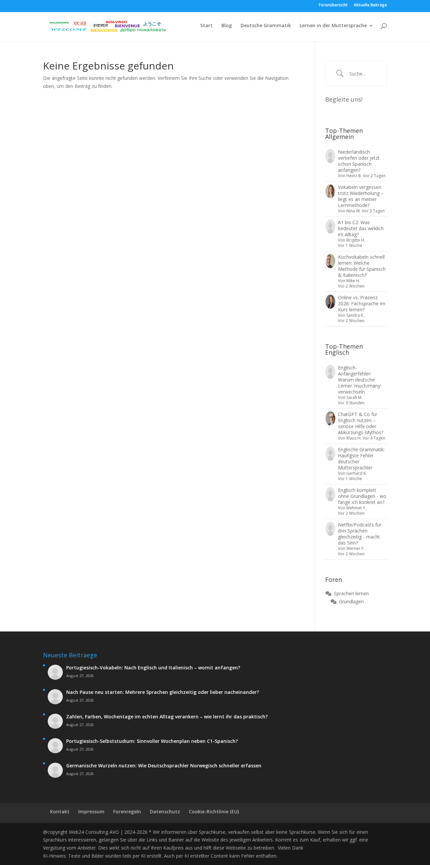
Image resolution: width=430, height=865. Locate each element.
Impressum (91, 811)
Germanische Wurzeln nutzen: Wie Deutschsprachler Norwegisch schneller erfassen (163, 766)
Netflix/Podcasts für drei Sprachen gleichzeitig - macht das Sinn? (359, 533)
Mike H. (353, 281)
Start (206, 26)
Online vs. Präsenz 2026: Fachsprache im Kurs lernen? (361, 303)
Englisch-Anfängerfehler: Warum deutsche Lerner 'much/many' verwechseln (359, 379)
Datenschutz (165, 811)
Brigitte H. (355, 240)
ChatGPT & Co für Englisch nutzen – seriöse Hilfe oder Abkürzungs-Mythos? (360, 423)
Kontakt (60, 811)
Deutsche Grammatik (266, 26)
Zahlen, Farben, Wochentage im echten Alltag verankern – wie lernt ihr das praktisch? (167, 717)
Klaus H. (353, 438)
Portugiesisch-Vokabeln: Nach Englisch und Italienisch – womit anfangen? (153, 668)
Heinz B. (354, 176)
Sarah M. (354, 397)
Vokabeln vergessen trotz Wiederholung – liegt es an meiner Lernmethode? (361, 196)
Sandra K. (355, 315)
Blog (226, 26)
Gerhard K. (356, 473)
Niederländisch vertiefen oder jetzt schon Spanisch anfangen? (359, 161)
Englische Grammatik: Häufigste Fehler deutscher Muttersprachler (361, 458)
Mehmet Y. (356, 508)
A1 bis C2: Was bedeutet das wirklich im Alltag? (361, 228)
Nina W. (353, 211)
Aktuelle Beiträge (370, 5)
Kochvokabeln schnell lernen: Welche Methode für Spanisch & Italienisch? (362, 266)
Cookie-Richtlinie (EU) (214, 811)
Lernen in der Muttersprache (333, 26)
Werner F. (355, 548)
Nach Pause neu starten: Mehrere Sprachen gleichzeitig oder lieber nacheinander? (162, 692)
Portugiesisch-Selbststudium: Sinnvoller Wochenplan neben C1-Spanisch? (152, 741)
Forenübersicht (333, 5)
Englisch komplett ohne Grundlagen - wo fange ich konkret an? (362, 496)
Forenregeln (127, 811)
